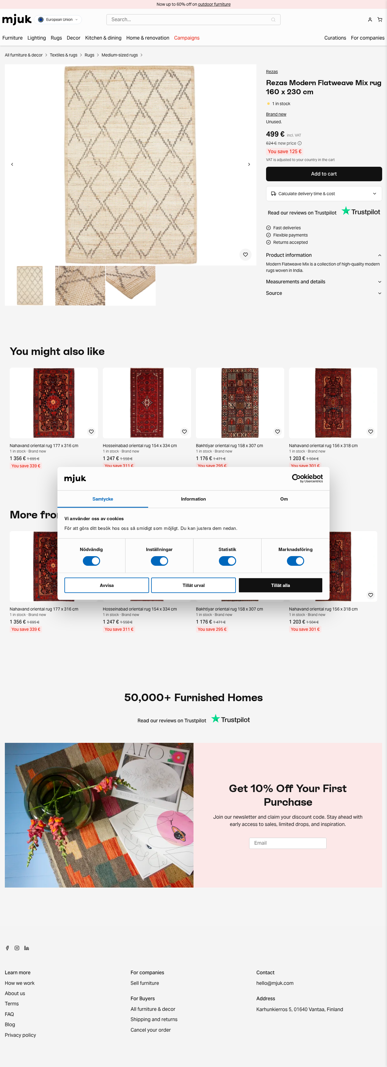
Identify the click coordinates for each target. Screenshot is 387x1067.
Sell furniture (145, 983)
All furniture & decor (24, 55)
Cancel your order (151, 1030)
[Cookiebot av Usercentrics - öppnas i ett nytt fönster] (296, 478)
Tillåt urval (194, 585)
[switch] (159, 561)
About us (15, 993)
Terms (12, 1004)
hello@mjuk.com (275, 983)
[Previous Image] (12, 165)
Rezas (272, 71)
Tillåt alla (280, 585)
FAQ (9, 1014)
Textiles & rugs (63, 55)
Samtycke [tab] (103, 498)
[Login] (370, 19)
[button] (130, 165)
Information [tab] (193, 498)
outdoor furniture (214, 4)
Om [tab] (284, 498)
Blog (10, 1024)
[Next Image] (249, 165)
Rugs (89, 55)
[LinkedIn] (26, 948)
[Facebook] (7, 948)
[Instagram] (17, 948)
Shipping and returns (154, 1019)
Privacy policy (20, 1035)
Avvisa (107, 585)
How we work (19, 983)
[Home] (16, 19)
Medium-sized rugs (120, 55)
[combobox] (193, 19)
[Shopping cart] (380, 19)
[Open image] (30, 286)
